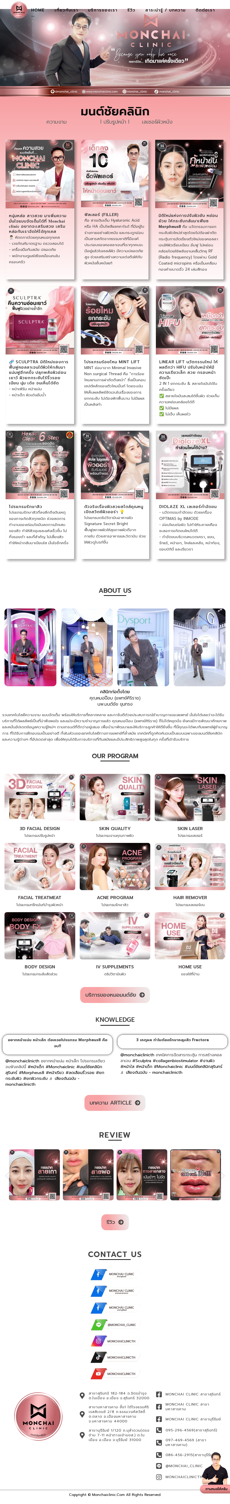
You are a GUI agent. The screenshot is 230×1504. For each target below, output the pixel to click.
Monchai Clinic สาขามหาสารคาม (187, 1407)
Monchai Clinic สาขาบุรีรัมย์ (193, 1419)
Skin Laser (190, 828)
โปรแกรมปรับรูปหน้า (39, 835)
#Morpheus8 (31, 1073)
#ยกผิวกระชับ (35, 1078)
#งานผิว (207, 1061)
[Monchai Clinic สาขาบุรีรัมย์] (159, 1419)
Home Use (190, 966)
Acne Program (115, 897)
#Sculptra (141, 1061)
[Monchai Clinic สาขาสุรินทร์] (159, 1394)
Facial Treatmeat (39, 897)
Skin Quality (115, 828)
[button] (7, 1175)
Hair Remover (190, 897)
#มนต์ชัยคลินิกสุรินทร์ (203, 1066)
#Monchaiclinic (60, 1067)
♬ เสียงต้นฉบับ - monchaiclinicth (151, 1072)
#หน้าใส (127, 1066)
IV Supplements (115, 966)
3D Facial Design (40, 828)
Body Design (40, 966)
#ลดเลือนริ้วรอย (80, 1073)
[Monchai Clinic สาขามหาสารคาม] (159, 1407)
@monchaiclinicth (22, 1061)
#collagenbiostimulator (175, 1061)
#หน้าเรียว (55, 1073)
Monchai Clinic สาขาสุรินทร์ (193, 1394)
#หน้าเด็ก (36, 1067)
